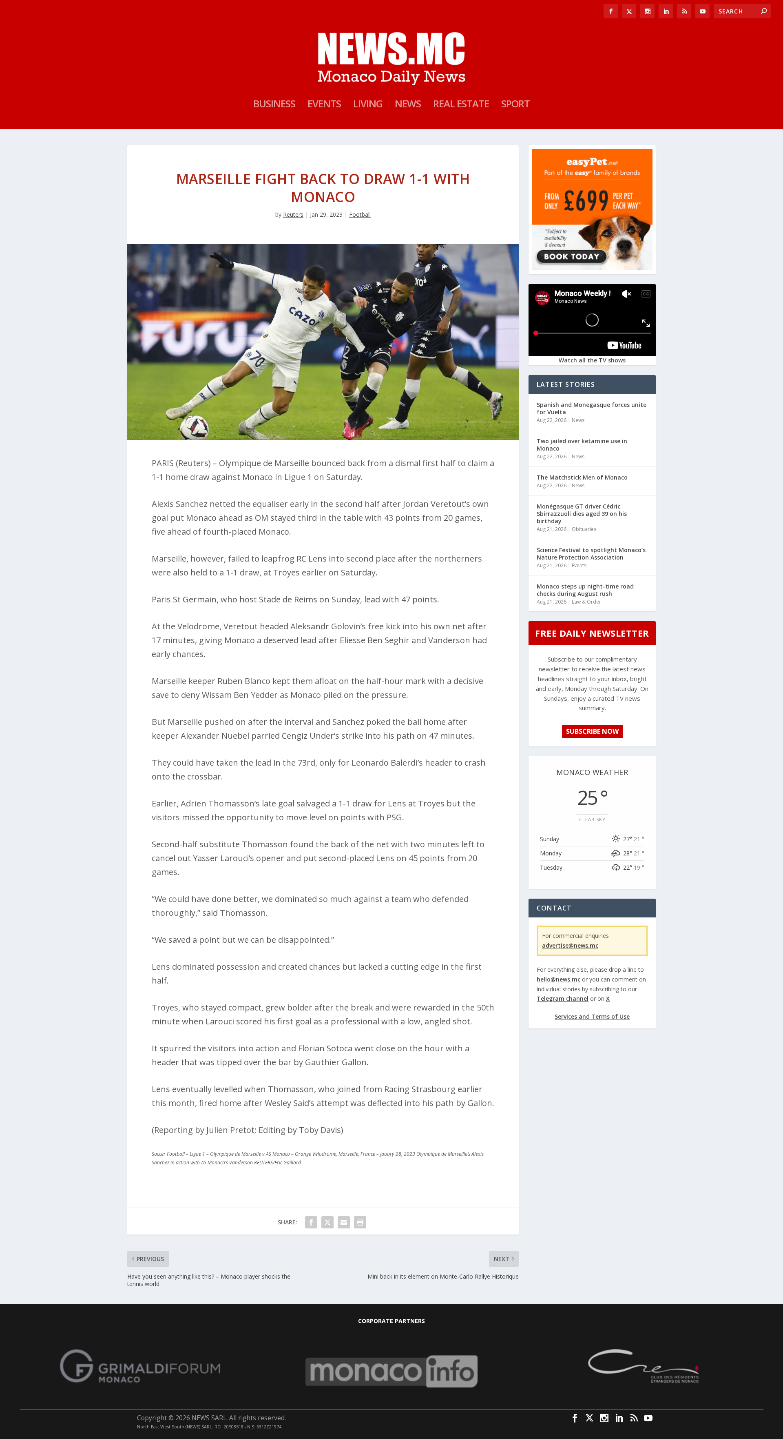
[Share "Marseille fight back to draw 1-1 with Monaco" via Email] (344, 1222)
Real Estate (461, 105)
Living (368, 105)
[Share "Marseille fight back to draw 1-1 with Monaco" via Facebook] (311, 1222)
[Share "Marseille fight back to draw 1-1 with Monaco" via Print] (360, 1222)
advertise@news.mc (570, 945)
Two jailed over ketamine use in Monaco (582, 444)
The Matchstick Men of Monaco (582, 477)
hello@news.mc (558, 979)
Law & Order (586, 601)
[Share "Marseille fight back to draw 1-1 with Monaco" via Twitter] (327, 1222)
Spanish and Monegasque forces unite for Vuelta (591, 408)
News (408, 105)
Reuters (293, 214)
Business (274, 105)
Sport (515, 105)
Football (360, 214)
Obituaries (584, 529)
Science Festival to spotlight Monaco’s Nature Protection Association (591, 553)
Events (324, 105)
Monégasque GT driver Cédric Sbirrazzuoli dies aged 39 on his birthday (582, 513)
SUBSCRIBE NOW (592, 731)
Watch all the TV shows (592, 360)
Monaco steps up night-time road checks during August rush (585, 589)
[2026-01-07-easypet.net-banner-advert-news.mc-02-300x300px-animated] (592, 267)
